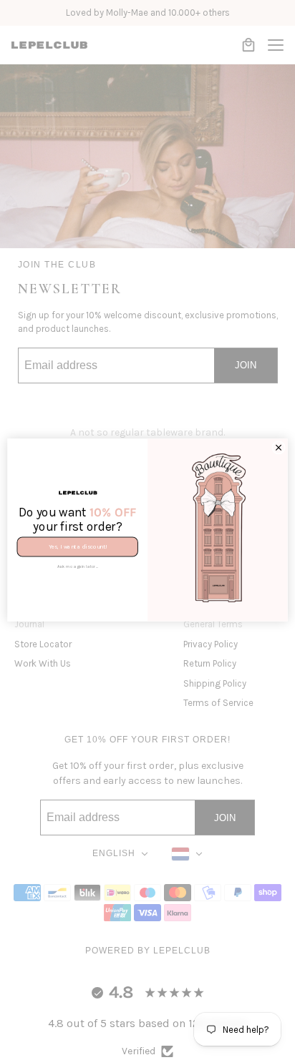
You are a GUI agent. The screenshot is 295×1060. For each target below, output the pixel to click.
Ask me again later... (77, 566)
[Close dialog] (279, 447)
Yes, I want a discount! (78, 547)
